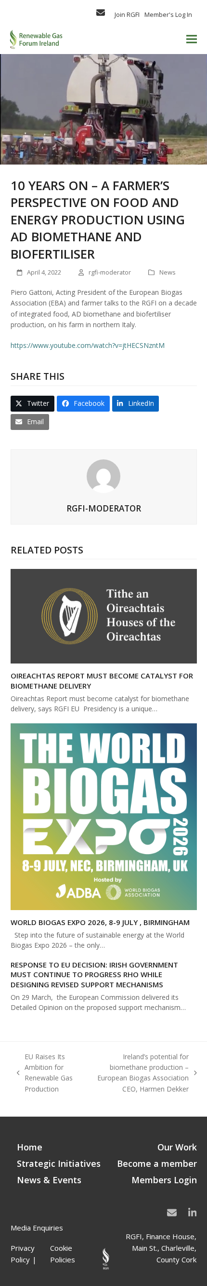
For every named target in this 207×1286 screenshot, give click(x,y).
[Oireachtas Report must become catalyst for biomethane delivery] (104, 615)
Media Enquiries (37, 1227)
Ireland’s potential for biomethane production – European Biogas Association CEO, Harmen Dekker (140, 1072)
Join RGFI (127, 14)
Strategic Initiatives (59, 1163)
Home (29, 1147)
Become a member (157, 1163)
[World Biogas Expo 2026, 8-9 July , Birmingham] (104, 815)
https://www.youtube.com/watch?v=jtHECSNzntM (88, 345)
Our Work (177, 1147)
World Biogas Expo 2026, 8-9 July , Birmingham (100, 922)
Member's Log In (168, 14)
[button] (191, 39)
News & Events (49, 1180)
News (167, 272)
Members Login (164, 1180)
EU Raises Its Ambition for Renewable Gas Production (45, 1072)
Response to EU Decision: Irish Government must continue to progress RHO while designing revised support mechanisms (94, 974)
